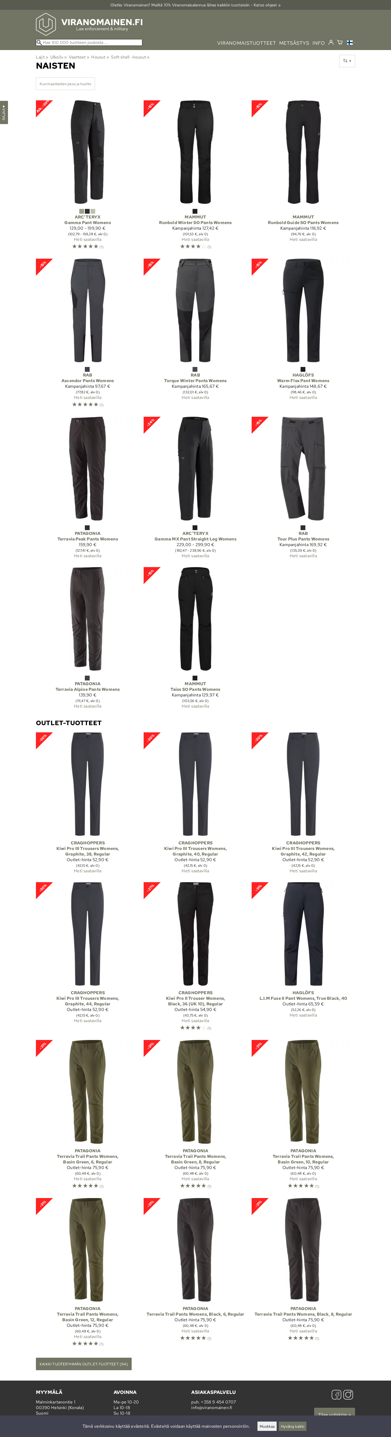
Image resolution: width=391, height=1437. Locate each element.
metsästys (294, 43)
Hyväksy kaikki (292, 1426)
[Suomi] (351, 43)
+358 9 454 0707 (218, 1402)
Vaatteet (79, 57)
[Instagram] (348, 1395)
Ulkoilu (58, 57)
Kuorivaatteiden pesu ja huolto (65, 83)
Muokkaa (267, 1426)
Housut (100, 57)
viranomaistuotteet (246, 43)
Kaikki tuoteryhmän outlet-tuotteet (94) (84, 1363)
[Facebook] (336, 1395)
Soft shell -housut (130, 57)
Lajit (42, 57)
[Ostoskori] (340, 43)
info (319, 43)
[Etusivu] (89, 34)
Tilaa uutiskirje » (334, 1415)
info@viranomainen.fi (211, 1407)
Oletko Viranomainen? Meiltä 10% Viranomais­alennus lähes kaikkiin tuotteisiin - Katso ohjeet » (195, 4)
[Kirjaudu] (331, 42)
